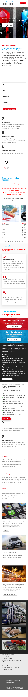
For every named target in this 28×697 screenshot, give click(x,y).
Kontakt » (6, 530)
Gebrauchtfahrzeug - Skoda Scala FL (13, 222)
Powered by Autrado (19, 688)
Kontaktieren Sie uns (14, 339)
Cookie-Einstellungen (9, 682)
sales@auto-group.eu (11, 661)
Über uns (6, 418)
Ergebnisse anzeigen (9, 109)
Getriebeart (5, 102)
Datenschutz (17, 680)
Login (6, 25)
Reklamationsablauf (9, 680)
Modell (4, 90)
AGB (17, 679)
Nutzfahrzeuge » (7, 560)
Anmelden (7, 679)
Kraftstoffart (6, 96)
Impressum (12, 679)
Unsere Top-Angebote (14, 326)
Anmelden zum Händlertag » (10, 594)
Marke (4, 84)
